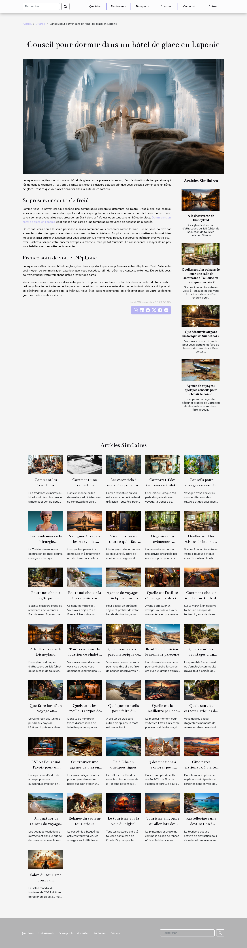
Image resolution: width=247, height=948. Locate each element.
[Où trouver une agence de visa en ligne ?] (84, 746)
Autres (212, 6)
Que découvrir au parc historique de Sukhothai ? (123, 654)
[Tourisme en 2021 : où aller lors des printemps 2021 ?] (162, 803)
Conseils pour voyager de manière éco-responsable (201, 485)
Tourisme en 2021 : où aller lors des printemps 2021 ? (162, 823)
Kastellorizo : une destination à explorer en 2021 (201, 823)
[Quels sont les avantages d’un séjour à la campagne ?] (201, 634)
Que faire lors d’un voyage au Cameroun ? (45, 711)
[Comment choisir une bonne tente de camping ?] (201, 577)
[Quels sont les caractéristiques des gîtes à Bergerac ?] (201, 690)
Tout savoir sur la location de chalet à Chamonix (84, 654)
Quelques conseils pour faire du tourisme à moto (123, 711)
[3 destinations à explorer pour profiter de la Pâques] (162, 746)
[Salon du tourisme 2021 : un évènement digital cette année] (45, 859)
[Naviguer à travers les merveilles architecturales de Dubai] (84, 521)
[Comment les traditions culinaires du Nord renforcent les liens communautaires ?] (45, 464)
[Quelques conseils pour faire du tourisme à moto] (123, 690)
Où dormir (189, 6)
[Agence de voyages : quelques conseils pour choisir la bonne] (201, 370)
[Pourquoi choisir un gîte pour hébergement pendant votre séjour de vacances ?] (45, 577)
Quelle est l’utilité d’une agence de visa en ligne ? (162, 598)
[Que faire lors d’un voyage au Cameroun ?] (45, 690)
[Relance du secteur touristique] (84, 803)
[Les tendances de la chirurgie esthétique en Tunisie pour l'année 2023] (45, 521)
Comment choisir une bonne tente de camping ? (201, 598)
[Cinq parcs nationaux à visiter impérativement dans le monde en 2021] (201, 746)
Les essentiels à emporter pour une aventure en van (123, 485)
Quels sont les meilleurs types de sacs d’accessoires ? (84, 711)
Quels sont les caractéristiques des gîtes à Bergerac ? (201, 711)
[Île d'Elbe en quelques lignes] (123, 746)
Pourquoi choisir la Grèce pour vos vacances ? (84, 598)
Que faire (95, 6)
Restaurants (118, 6)
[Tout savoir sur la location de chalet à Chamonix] (84, 634)
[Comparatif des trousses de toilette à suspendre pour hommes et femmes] (162, 464)
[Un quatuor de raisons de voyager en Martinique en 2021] (45, 803)
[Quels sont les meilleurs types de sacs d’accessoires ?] (84, 690)
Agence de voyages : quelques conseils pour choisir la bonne (201, 390)
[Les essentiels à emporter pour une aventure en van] (123, 464)
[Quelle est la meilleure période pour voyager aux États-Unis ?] (162, 690)
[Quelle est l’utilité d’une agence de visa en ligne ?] (162, 577)
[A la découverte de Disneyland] (201, 200)
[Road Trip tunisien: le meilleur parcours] (162, 634)
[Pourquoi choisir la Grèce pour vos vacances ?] (84, 577)
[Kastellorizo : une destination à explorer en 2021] (201, 803)
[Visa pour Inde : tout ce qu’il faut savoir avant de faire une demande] (123, 521)
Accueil (27, 24)
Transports (142, 6)
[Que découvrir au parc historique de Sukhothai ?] (201, 316)
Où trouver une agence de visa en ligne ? (84, 767)
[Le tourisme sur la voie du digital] (123, 803)
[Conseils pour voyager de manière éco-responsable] (201, 464)
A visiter (166, 6)
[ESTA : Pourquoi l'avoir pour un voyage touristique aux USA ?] (45, 746)
